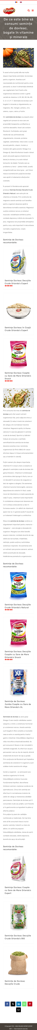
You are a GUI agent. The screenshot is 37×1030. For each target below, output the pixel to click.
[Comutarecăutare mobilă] (29, 10)
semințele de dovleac (13, 117)
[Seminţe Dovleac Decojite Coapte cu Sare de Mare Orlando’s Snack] (18, 632)
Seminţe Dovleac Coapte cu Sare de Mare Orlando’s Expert (18, 890)
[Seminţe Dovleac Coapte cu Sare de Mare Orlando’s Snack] (18, 353)
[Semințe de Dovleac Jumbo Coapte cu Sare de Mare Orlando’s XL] (18, 682)
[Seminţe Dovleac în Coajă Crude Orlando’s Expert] (18, 308)
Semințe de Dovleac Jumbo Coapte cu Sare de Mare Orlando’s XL (18, 704)
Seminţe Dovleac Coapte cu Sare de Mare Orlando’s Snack (18, 376)
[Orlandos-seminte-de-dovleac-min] (18, 389)
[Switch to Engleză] (21, 2)
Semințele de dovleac (10, 717)
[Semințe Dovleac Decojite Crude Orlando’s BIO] (18, 916)
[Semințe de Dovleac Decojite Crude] (18, 962)
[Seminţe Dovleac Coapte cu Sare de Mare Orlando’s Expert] (18, 868)
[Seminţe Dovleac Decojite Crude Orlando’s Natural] (18, 585)
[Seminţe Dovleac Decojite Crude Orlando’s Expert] (18, 261)
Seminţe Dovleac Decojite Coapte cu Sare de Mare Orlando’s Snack (18, 654)
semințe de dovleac (17, 521)
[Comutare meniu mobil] (33, 10)
